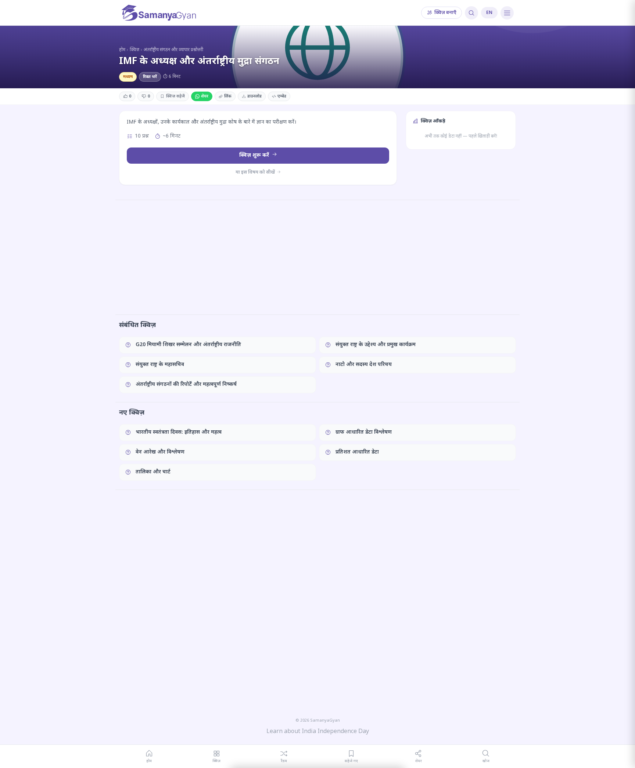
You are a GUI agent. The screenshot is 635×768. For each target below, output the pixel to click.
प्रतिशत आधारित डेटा (357, 452)
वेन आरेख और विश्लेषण (160, 452)
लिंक (228, 96)
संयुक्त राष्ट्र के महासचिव (160, 364)
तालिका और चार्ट (153, 472)
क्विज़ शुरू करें (254, 155)
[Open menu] (507, 12)
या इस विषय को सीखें (256, 172)
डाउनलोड (254, 96)
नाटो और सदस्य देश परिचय (364, 364)
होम (122, 50)
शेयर (204, 96)
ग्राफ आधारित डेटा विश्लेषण (364, 432)
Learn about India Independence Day (317, 732)
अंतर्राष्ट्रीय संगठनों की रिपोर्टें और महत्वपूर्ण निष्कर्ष (186, 384)
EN (489, 13)
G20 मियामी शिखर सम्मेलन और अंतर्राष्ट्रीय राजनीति (188, 344)
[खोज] (471, 12)
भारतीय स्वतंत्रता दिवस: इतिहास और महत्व (179, 432)
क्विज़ (134, 50)
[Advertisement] (317, 257)
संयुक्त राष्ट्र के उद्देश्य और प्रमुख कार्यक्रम (376, 344)
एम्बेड (281, 96)
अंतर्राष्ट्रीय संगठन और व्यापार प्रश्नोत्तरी (173, 50)
